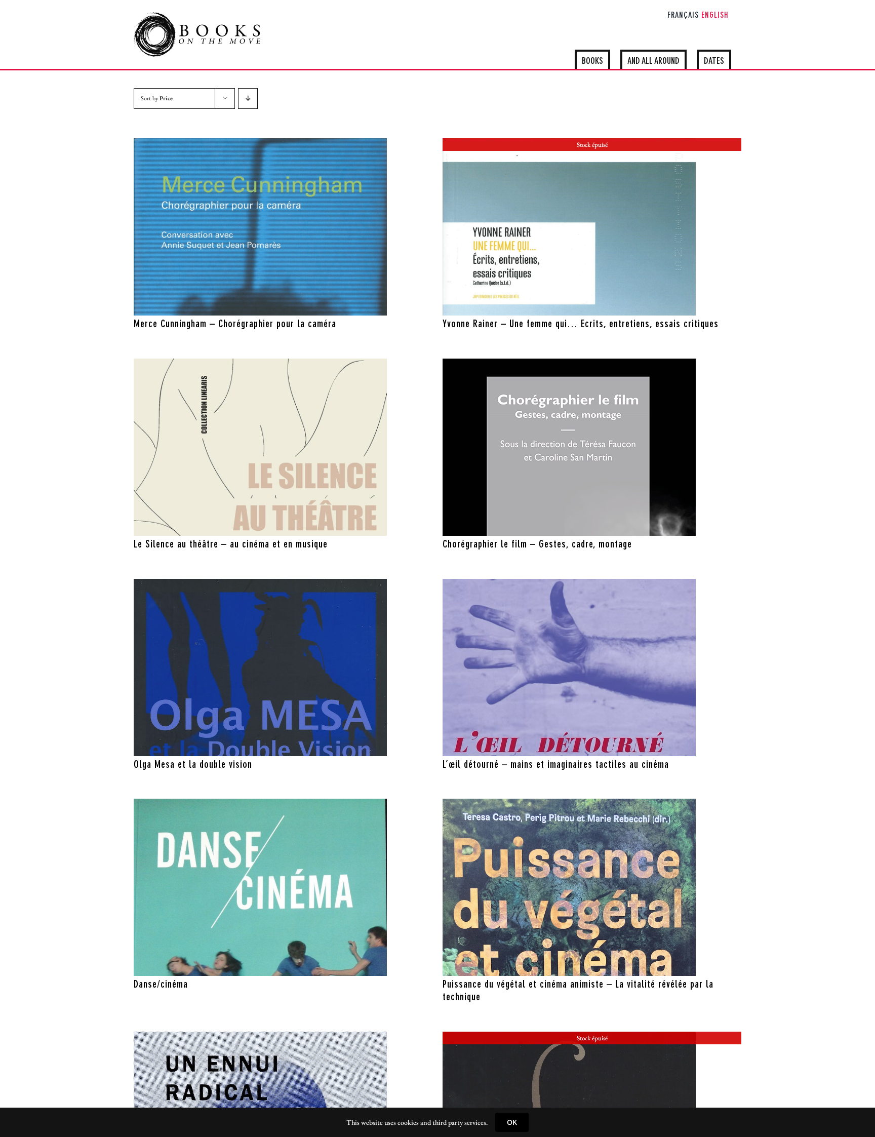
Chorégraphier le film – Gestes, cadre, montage (537, 545)
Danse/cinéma (161, 985)
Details (292, 305)
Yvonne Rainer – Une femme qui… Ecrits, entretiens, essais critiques (581, 325)
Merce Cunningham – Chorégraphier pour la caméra (235, 325)
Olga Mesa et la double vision (193, 765)
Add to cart (238, 305)
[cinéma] (260, 227)
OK (512, 1122)
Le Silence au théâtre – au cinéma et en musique (231, 545)
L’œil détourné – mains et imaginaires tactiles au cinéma (556, 765)
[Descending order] (248, 98)
